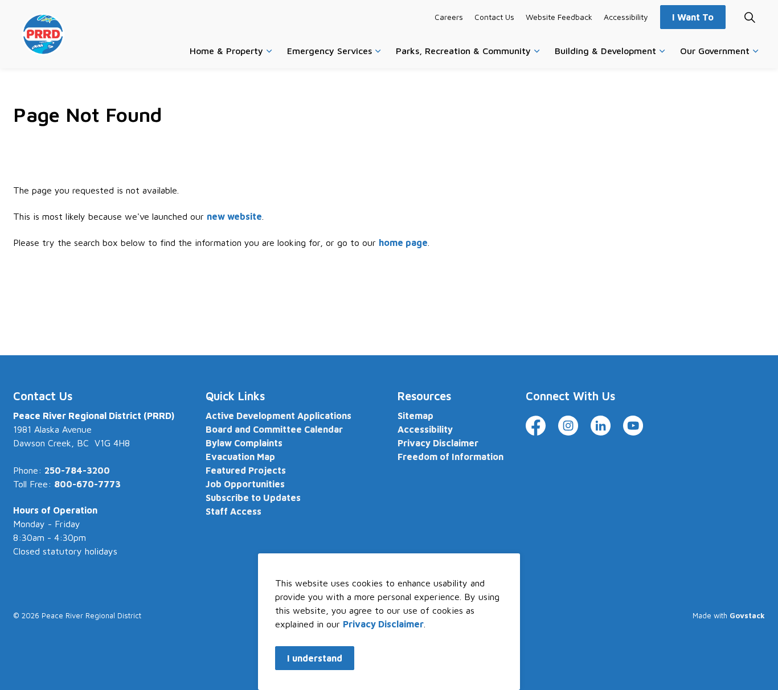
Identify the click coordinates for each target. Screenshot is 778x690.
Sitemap (415, 415)
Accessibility (626, 17)
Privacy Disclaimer (383, 624)
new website (234, 216)
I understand (314, 658)
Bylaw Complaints (244, 443)
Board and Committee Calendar (274, 429)
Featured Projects (246, 470)
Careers (449, 17)
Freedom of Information (450, 456)
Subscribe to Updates (253, 497)
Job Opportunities (245, 484)
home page (403, 242)
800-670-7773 (87, 484)
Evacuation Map (240, 456)
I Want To (693, 17)
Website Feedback (559, 17)
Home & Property (226, 51)
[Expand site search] (749, 17)
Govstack (747, 615)
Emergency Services (329, 51)
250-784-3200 (77, 470)
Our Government (715, 51)
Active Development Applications (278, 415)
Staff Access (233, 511)
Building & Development (605, 51)
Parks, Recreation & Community (463, 51)
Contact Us (494, 17)
